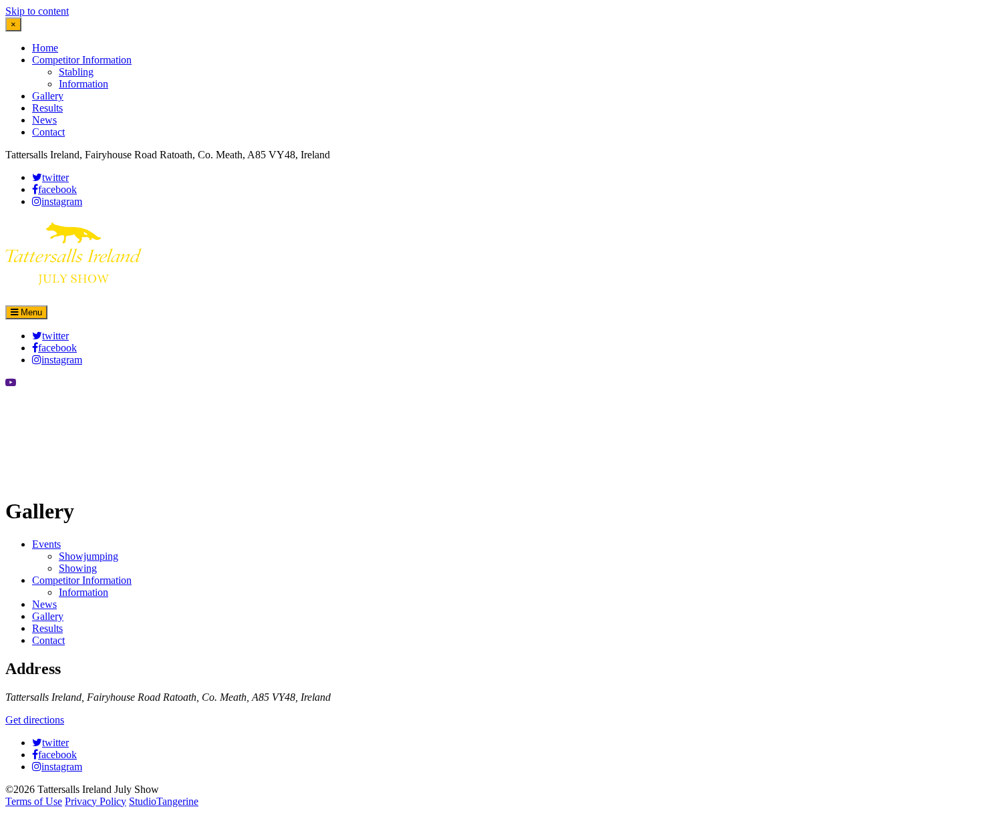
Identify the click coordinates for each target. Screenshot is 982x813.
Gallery (47, 96)
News (44, 120)
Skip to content (37, 11)
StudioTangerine (163, 801)
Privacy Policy (95, 801)
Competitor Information (82, 59)
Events (46, 544)
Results (47, 108)
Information (83, 84)
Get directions (34, 719)
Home (45, 47)
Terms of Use (33, 801)
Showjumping (88, 556)
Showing (78, 568)
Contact (48, 132)
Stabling (76, 71)
